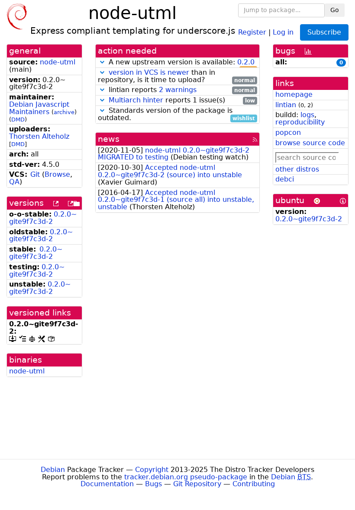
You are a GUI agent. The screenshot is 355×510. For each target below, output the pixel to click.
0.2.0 (246, 62)
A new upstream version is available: (180, 62)
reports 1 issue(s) (182, 100)
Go (334, 9)
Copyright (151, 469)
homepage (294, 94)
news (108, 139)
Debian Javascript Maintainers (39, 108)
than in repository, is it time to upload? (176, 76)
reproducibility (300, 122)
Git (35, 174)
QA (14, 182)
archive (64, 112)
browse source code (310, 143)
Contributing (253, 484)
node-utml (57, 62)
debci (284, 179)
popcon (288, 132)
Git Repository (197, 484)
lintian (285, 105)
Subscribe (324, 32)
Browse (57, 174)
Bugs (153, 484)
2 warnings (178, 90)
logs (307, 115)
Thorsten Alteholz (39, 136)
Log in (283, 32)
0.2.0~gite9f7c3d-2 (43, 218)
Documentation (107, 484)
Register (252, 32)
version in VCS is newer (149, 72)
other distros (297, 169)
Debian (53, 469)
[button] (102, 62)
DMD (18, 119)
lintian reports (180, 90)
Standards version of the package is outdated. (176, 114)
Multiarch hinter (136, 100)
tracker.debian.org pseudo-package (185, 477)
